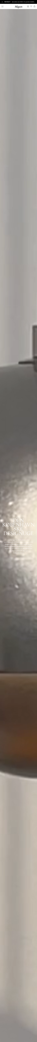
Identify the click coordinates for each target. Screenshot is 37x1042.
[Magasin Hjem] (18, 6)
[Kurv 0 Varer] (34, 6)
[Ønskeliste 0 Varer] (31, 6)
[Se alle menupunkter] (2, 6)
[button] (28, 6)
